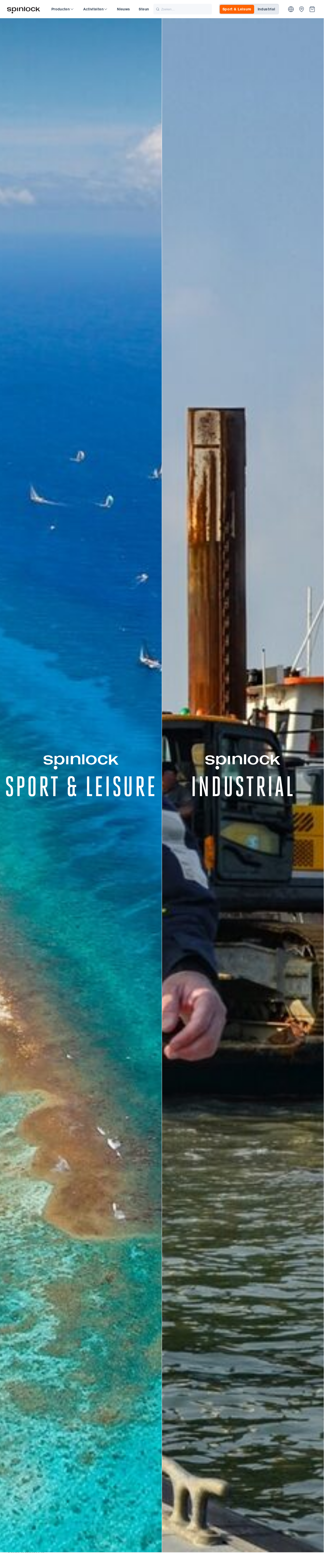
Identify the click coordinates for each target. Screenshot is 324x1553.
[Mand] (312, 9)
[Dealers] (302, 9)
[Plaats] (291, 9)
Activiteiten (93, 9)
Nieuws (123, 9)
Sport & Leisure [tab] (237, 9)
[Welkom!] (23, 9)
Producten (60, 9)
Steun (144, 9)
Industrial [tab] (266, 9)
